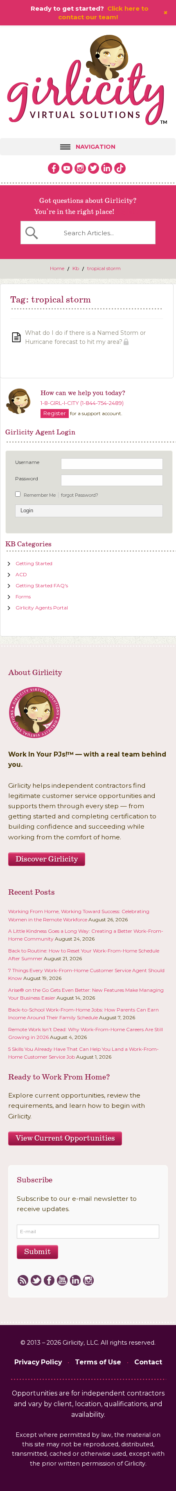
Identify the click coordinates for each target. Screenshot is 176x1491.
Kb (75, 268)
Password (26, 478)
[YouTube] (62, 1280)
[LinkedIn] (75, 1280)
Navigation (95, 146)
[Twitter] (36, 1280)
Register (128, 211)
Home (57, 268)
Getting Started (34, 563)
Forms (23, 596)
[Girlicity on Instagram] (80, 168)
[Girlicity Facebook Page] (53, 168)
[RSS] (23, 1280)
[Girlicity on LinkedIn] (107, 168)
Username (27, 462)
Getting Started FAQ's (42, 585)
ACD (21, 574)
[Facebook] (49, 1280)
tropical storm (104, 268)
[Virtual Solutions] (88, 81)
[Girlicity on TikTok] (120, 168)
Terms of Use (98, 1362)
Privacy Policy (38, 1362)
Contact (148, 1362)
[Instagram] (88, 1280)
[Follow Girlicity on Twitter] (93, 168)
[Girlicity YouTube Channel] (67, 168)
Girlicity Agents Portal (42, 608)
